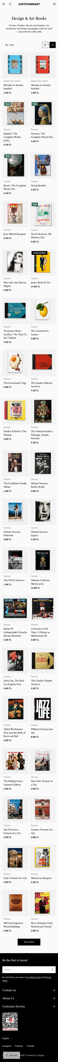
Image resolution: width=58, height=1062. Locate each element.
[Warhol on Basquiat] (43, 858)
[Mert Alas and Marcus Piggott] (15, 262)
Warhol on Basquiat (41, 878)
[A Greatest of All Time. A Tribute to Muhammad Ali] (43, 609)
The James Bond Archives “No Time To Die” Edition (15, 334)
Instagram (6, 1046)
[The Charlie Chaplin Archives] (43, 660)
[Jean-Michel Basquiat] (15, 214)
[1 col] (45, 45)
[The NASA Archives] (15, 560)
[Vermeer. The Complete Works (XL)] (43, 113)
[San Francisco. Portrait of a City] (15, 809)
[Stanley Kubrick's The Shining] (15, 411)
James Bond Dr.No (40, 282)
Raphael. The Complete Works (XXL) (12, 137)
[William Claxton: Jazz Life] (43, 709)
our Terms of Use (34, 977)
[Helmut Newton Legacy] (43, 512)
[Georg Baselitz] (43, 165)
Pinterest (19, 1046)
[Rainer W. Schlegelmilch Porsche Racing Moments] (15, 609)
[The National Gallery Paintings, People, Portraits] (43, 411)
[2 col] (52, 45)
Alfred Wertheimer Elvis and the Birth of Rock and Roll (14, 733)
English (5, 1038)
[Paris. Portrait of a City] (15, 858)
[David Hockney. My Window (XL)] (43, 214)
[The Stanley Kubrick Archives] (43, 363)
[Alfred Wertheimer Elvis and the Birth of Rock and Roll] (15, 709)
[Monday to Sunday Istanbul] (15, 65)
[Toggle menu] (3, 4)
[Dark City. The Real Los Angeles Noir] (15, 660)
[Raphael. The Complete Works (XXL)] (15, 113)
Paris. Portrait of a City (15, 878)
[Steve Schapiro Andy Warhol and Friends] (43, 903)
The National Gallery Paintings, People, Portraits (42, 435)
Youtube (30, 1046)
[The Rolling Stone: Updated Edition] (15, 761)
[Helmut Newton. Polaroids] (15, 512)
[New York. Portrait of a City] (43, 761)
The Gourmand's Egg (15, 383)
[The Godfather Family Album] (15, 463)
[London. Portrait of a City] (43, 809)
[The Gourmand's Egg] (15, 363)
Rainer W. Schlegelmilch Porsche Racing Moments (15, 632)
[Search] (9, 4)
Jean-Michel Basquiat (15, 234)
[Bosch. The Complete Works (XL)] (15, 165)
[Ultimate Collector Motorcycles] (43, 560)
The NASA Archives (14, 580)
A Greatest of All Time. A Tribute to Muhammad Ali (40, 632)
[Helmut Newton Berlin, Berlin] (43, 463)
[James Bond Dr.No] (43, 262)
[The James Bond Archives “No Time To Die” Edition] (15, 311)
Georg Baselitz (38, 185)
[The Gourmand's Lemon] (43, 311)
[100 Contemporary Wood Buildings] (15, 903)
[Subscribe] (52, 970)
